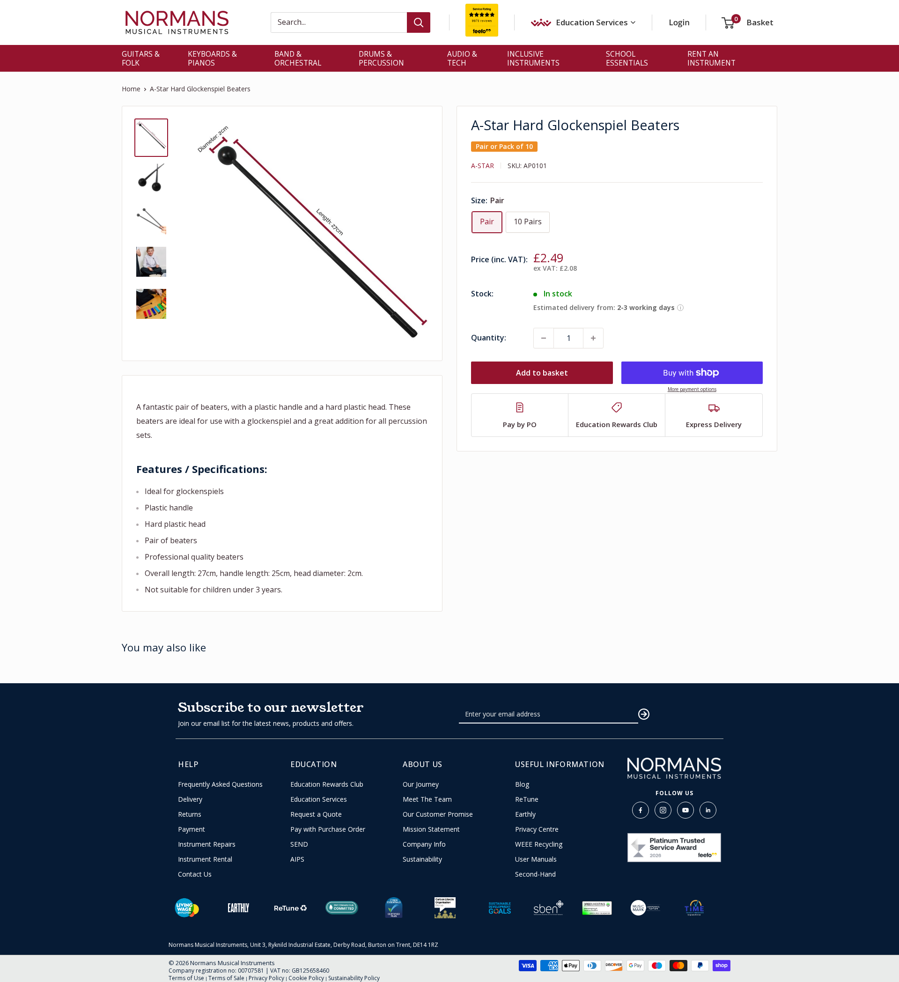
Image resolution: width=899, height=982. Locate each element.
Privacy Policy (266, 978)
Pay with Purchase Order (327, 829)
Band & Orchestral (297, 58)
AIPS (297, 859)
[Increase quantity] (593, 338)
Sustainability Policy (354, 978)
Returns (189, 814)
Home (131, 88)
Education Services (318, 799)
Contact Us (195, 874)
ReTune (526, 799)
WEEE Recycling (538, 844)
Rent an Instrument (711, 58)
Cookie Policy (306, 978)
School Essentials (627, 58)
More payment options (692, 389)
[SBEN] (549, 908)
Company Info (424, 844)
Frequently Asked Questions (220, 784)
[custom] (640, 810)
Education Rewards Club (326, 784)
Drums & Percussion (381, 58)
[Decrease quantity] (543, 338)
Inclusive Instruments (533, 58)
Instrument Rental (205, 859)
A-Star (482, 165)
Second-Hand (535, 874)
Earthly (525, 814)
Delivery (190, 799)
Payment (191, 829)
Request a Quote (316, 814)
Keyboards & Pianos (212, 58)
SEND (299, 844)
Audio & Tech (462, 58)
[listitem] (520, 415)
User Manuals (536, 859)
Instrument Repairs (207, 844)
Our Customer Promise (438, 814)
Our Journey (421, 784)
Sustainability (422, 859)
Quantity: (488, 337)
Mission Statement (431, 829)
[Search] (418, 22)
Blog (522, 784)
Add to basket (542, 373)
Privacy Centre (537, 829)
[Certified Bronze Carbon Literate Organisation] (445, 907)
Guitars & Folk (141, 58)
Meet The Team (427, 799)
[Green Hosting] (597, 908)
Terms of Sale (226, 978)
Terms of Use (186, 978)
